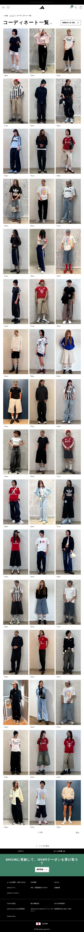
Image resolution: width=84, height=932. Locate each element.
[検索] (75, 7)
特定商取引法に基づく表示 (62, 909)
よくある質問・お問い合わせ (16, 882)
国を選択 (45, 923)
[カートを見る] (80, 7)
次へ (77, 832)
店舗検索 (57, 887)
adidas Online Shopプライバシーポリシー (42, 910)
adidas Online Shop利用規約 (16, 909)
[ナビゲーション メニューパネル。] (3, 7)
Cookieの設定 (11, 903)
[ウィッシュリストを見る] (8, 7)
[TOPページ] (42, 8)
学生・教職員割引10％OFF (39, 887)
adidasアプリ (11, 887)
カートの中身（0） (60, 851)
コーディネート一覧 (23, 16)
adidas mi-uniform (13, 893)
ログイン (21, 851)
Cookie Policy (11, 916)
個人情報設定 (35, 903)
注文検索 (33, 882)
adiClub (56, 882)
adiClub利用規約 (59, 903)
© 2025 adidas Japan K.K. (42, 929)
